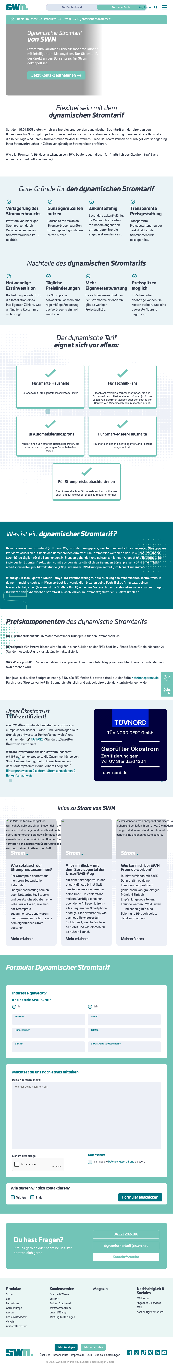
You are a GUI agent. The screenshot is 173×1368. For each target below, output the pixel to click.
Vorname (20, 1017)
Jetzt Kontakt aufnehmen (53, 75)
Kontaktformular (126, 1257)
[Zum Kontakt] (167, 678)
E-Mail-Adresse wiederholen (106, 1044)
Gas (8, 1299)
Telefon (94, 1030)
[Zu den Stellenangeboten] (167, 690)
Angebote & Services (149, 1303)
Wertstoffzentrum (16, 1326)
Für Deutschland (72, 7)
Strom (9, 1294)
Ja (19, 1006)
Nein (95, 1006)
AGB (90, 1355)
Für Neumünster (121, 7)
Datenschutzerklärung (121, 1161)
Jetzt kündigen (66, 1347)
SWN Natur (143, 1298)
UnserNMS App (58, 1312)
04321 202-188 (126, 1234)
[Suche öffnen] (156, 7)
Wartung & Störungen (62, 1317)
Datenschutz (60, 1355)
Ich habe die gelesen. (119, 1161)
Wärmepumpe (14, 1308)
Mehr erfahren (22, 939)
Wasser (10, 1312)
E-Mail (19, 1044)
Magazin (100, 1289)
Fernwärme (12, 1303)
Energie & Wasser (60, 1294)
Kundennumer (22, 1030)
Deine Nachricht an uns (26, 1079)
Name (94, 1017)
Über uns (45, 1355)
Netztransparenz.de (145, 677)
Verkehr (10, 1321)
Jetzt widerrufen (93, 1347)
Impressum (77, 1355)
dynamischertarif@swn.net (126, 1246)
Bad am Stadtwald (16, 1317)
